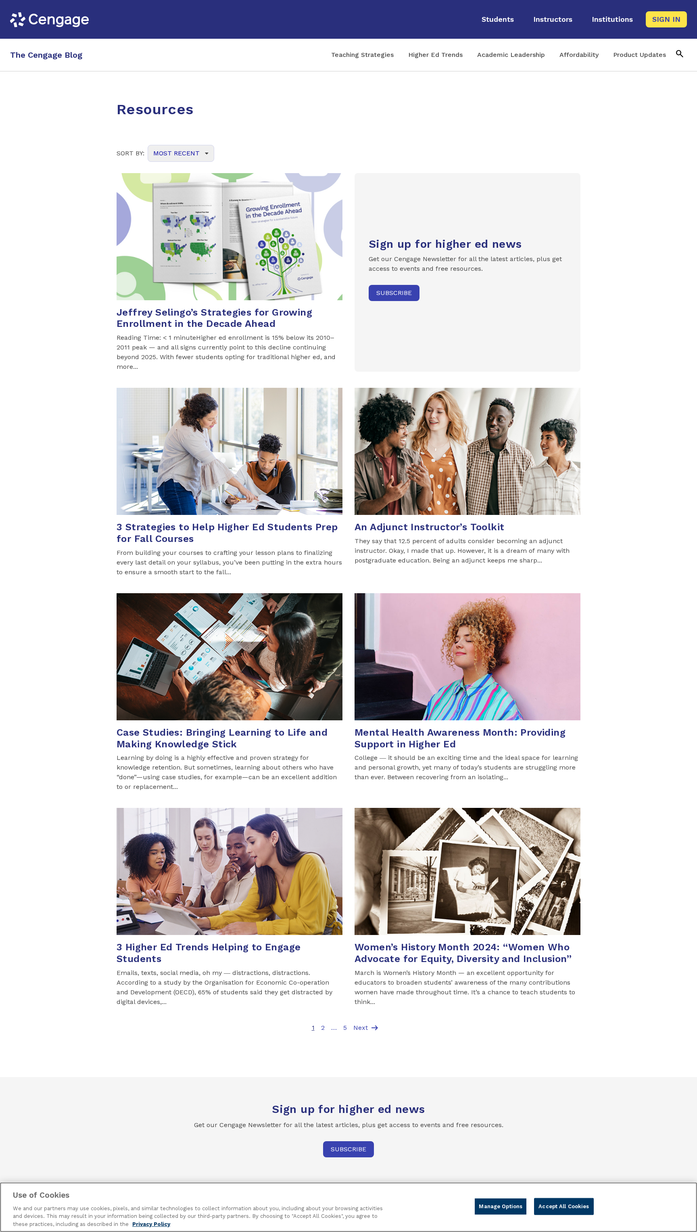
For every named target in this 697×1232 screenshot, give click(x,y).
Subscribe (394, 293)
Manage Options (500, 1206)
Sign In (666, 19)
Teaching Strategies (362, 55)
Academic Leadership (511, 55)
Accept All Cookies (563, 1206)
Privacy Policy (151, 1224)
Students (498, 19)
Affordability (579, 55)
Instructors (552, 19)
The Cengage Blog (46, 55)
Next (366, 1028)
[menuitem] (497, 19)
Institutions (612, 19)
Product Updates (639, 55)
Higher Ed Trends (435, 55)
